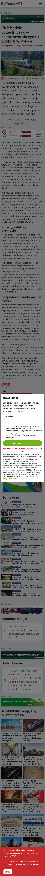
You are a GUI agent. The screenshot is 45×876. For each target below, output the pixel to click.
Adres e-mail (8, 416)
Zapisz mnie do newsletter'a (23, 443)
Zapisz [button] (7, 872)
